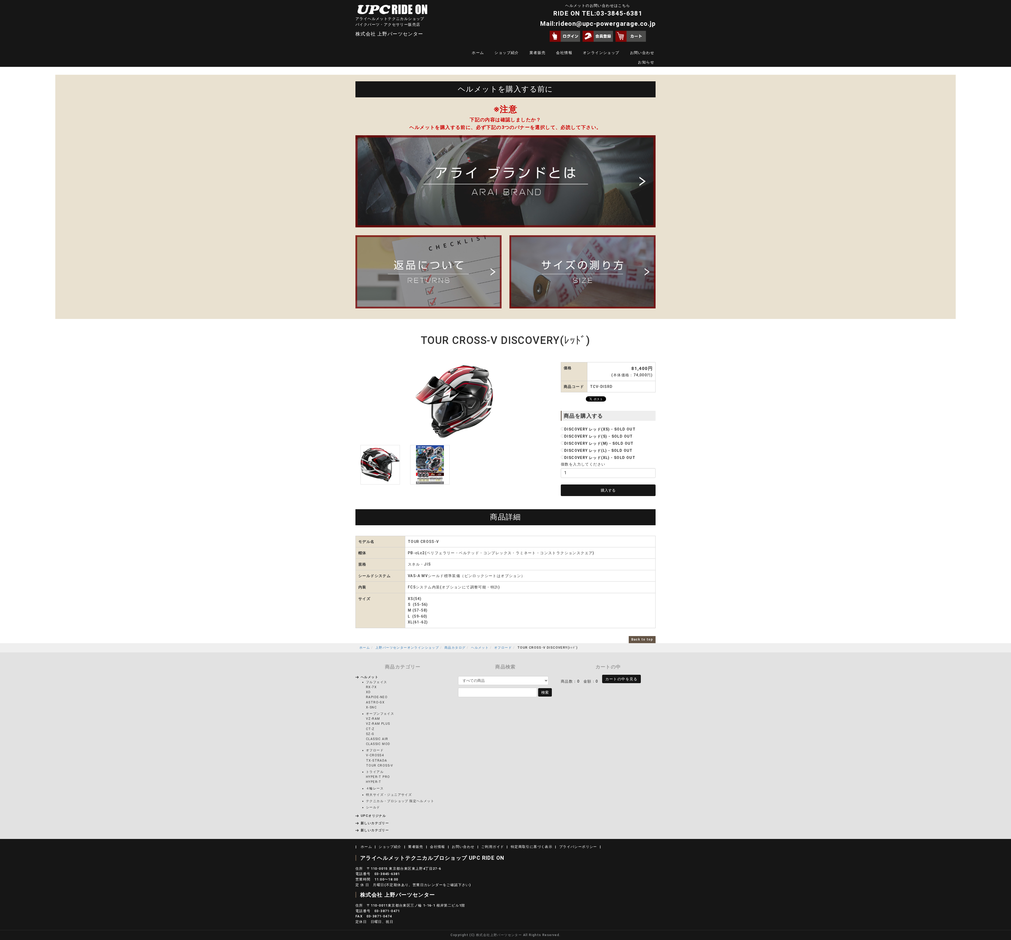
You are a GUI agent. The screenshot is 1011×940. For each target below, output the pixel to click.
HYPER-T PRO (378, 777)
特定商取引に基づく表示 (531, 847)
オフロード (503, 647)
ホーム (478, 53)
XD (368, 692)
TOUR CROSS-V (379, 765)
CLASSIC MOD (378, 744)
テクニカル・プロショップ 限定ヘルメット (400, 801)
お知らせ (646, 62)
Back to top (642, 639)
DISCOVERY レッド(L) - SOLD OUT (598, 450)
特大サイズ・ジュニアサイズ (389, 795)
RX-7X (371, 687)
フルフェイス (376, 682)
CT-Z (370, 729)
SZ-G (370, 734)
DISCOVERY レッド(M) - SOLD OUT (599, 443)
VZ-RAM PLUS (378, 724)
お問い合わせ (642, 53)
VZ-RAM (373, 719)
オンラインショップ (601, 53)
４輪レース (375, 788)
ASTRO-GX (375, 702)
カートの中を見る (621, 679)
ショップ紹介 (506, 53)
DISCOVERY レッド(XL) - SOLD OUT (599, 458)
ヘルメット (480, 647)
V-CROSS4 (375, 755)
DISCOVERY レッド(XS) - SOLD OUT (600, 429)
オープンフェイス (380, 714)
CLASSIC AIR (377, 739)
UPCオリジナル (373, 816)
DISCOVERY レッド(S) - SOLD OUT (598, 436)
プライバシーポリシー (578, 847)
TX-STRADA (376, 760)
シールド (373, 807)
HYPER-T (373, 782)
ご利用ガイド (492, 847)
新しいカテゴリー (375, 823)
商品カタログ (454, 647)
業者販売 (537, 53)
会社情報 (564, 53)
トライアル (375, 772)
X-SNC (371, 707)
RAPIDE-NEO (377, 697)
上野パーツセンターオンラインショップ (407, 647)
